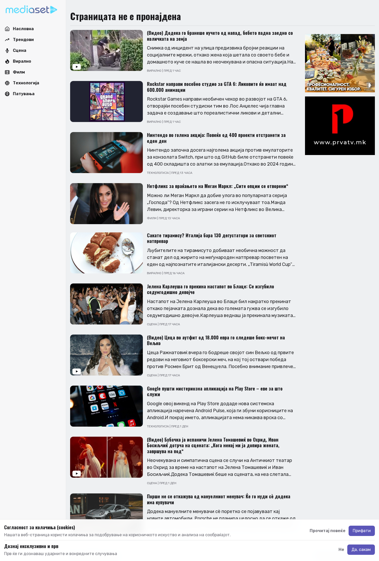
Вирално (154, 70)
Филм (152, 218)
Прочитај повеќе (327, 530)
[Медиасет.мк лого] (31, 9)
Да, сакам (361, 549)
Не (341, 549)
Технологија (158, 173)
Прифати (362, 530)
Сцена (152, 324)
